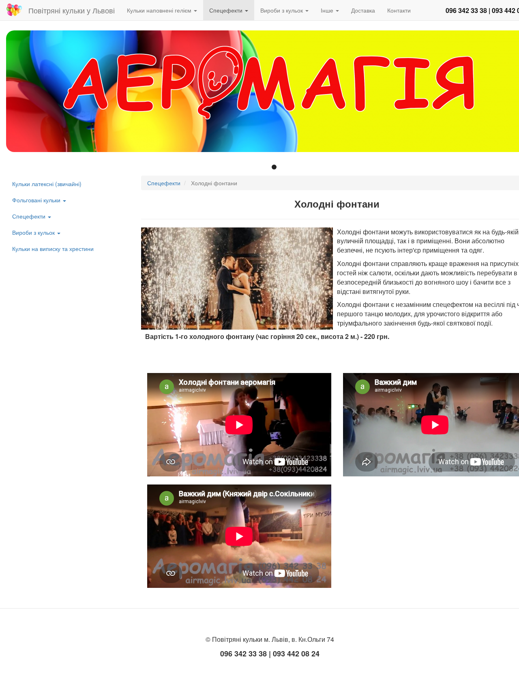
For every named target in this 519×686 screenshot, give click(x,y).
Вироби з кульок (282, 10)
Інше (328, 10)
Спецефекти (226, 10)
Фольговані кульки (37, 200)
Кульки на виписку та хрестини (53, 248)
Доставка (363, 10)
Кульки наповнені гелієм (160, 10)
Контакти (399, 10)
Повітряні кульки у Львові (71, 10)
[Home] (17, 10)
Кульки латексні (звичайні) (46, 184)
